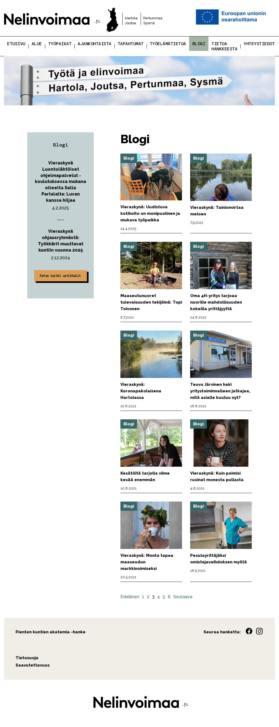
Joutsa (130, 23)
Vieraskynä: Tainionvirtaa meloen (217, 210)
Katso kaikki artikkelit (60, 275)
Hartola (131, 18)
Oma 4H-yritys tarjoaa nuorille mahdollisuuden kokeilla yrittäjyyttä (216, 302)
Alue (37, 44)
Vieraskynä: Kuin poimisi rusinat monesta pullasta (217, 476)
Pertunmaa (152, 18)
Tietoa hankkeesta (224, 46)
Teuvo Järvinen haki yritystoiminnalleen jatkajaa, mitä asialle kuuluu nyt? (220, 391)
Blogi (198, 44)
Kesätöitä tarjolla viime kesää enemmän (145, 476)
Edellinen (129, 596)
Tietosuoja (27, 657)
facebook (249, 631)
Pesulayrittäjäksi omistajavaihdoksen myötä (218, 558)
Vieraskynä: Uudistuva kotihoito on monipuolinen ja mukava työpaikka (150, 213)
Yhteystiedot (259, 44)
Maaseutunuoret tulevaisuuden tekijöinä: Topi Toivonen (151, 302)
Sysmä (149, 23)
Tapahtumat (131, 44)
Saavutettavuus (33, 665)
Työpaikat (60, 44)
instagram (259, 631)
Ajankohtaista (94, 44)
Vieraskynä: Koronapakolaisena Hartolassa (140, 391)
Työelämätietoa (168, 44)
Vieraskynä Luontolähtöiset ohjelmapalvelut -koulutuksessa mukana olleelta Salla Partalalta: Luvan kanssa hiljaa (60, 181)
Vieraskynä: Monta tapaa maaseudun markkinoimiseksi (146, 562)
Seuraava (182, 596)
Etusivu (16, 44)
